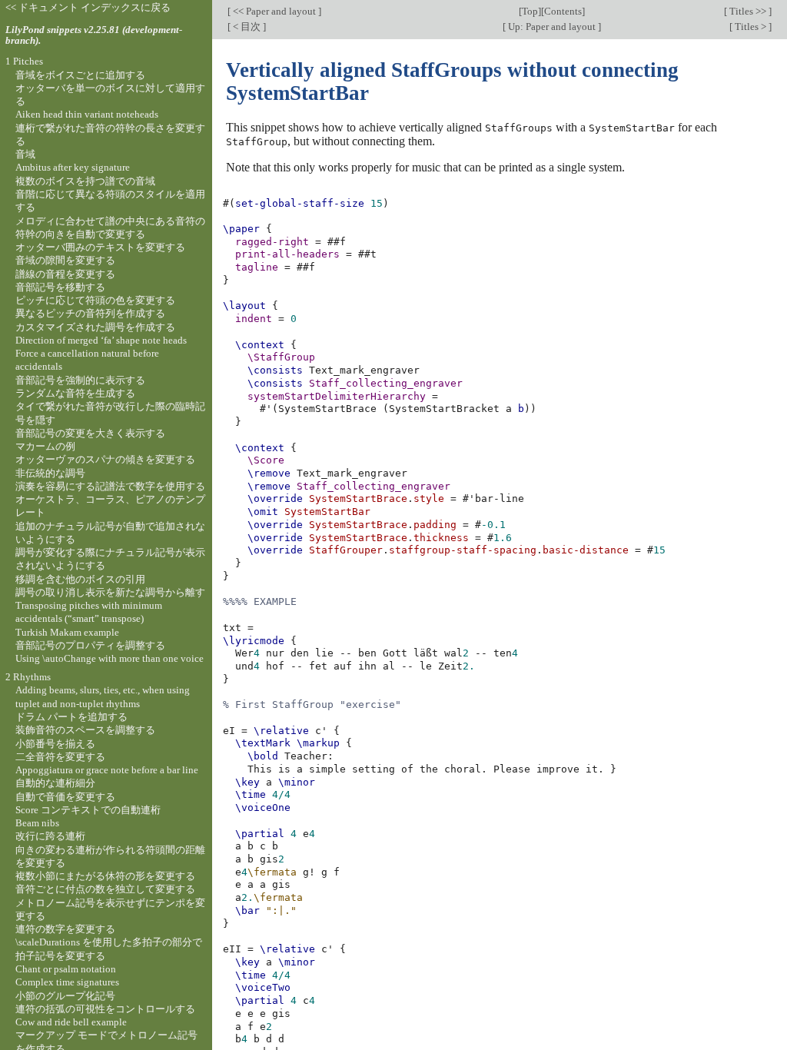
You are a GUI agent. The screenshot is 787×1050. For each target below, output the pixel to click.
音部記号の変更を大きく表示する (90, 433)
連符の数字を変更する (65, 929)
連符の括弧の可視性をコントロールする (105, 1009)
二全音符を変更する (60, 757)
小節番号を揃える (55, 743)
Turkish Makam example (67, 632)
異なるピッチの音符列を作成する (90, 313)
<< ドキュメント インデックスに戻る (88, 7)
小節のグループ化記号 (65, 996)
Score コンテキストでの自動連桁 (88, 810)
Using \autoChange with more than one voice (109, 658)
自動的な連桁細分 (55, 783)
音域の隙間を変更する (65, 260)
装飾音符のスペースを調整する (85, 730)
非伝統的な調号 (50, 473)
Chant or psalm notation (65, 969)
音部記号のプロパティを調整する (90, 645)
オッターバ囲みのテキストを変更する (100, 247)
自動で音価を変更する (65, 796)
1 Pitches (24, 61)
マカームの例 (45, 446)
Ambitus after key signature (72, 167)
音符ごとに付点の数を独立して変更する (105, 889)
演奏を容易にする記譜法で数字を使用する (110, 486)
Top (530, 11)
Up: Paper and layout (552, 26)
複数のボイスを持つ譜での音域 (85, 181)
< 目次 (247, 26)
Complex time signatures (67, 982)
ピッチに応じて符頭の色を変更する (95, 300)
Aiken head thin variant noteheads (86, 114)
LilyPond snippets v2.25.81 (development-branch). (93, 35)
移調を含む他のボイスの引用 (80, 579)
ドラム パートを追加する (71, 717)
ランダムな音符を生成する (75, 393)
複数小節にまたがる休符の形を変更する (105, 876)
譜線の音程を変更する (65, 274)
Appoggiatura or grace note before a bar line (106, 770)
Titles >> (748, 11)
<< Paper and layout (274, 11)
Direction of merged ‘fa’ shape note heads (101, 340)
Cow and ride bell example (71, 1022)
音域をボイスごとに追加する (80, 75)
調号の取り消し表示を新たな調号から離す (110, 592)
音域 (25, 154)
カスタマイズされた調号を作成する (95, 327)
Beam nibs (37, 823)
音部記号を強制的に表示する (80, 380)
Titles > (750, 26)
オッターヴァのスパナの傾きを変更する (105, 459)
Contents (563, 11)
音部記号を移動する (60, 287)
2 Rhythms (28, 677)
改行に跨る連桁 (50, 836)
